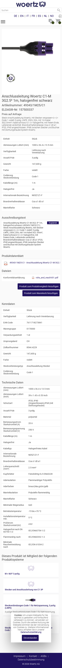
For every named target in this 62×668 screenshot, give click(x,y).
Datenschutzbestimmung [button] (31, 659)
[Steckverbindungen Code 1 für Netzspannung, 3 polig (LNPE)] (31, 603)
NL (45, 15)
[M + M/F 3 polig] (31, 571)
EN (21, 15)
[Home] (31, 5)
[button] (3, 21)
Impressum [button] (19, 656)
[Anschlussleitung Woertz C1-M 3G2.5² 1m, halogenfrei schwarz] (31, 48)
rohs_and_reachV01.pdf (47, 277)
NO (52, 15)
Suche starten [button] (58, 10)
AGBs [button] (43, 656)
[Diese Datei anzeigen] (5, 263)
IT (27, 15)
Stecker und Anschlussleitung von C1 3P (24, 589)
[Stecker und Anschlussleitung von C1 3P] (31, 587)
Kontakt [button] (33, 656)
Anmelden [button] (59, 16)
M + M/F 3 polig (12, 573)
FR (33, 15)
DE (15, 15)
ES (39, 15)
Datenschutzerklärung (31, 632)
